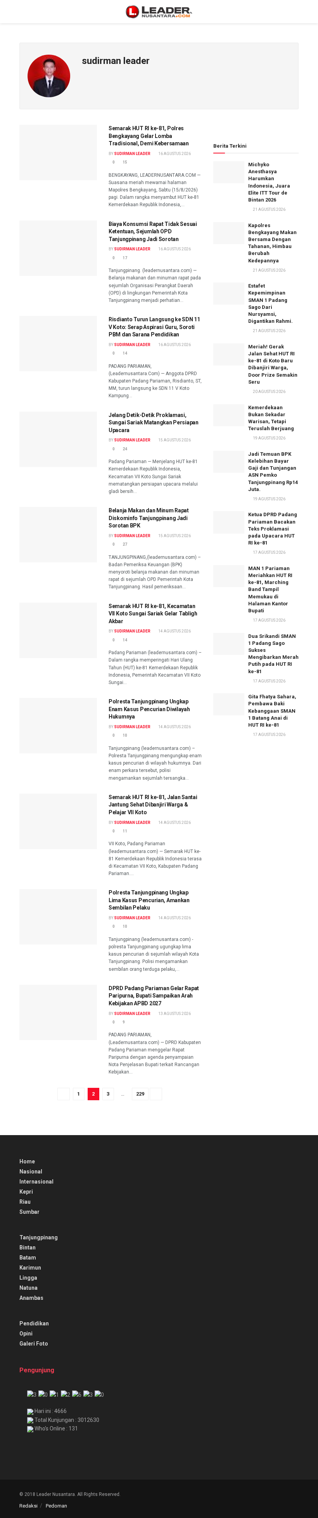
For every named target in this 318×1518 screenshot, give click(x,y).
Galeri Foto (33, 1344)
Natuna (28, 1288)
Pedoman (56, 1506)
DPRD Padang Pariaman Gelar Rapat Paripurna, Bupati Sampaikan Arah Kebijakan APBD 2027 (154, 995)
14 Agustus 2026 (174, 631)
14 (124, 353)
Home (27, 1161)
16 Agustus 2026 (174, 154)
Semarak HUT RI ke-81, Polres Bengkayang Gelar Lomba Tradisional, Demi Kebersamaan (149, 135)
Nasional (30, 1171)
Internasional (36, 1182)
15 (124, 162)
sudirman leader (132, 154)
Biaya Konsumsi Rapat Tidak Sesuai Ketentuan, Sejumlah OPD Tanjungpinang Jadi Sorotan (153, 231)
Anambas (31, 1298)
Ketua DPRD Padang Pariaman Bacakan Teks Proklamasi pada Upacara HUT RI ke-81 (272, 529)
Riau (25, 1202)
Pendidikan (34, 1323)
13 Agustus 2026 (174, 1013)
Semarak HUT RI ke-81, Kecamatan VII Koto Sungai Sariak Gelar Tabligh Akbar (153, 613)
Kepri (26, 1192)
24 (124, 449)
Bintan (27, 1247)
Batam (27, 1257)
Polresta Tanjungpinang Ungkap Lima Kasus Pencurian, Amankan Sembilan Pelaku (149, 900)
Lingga (28, 1278)
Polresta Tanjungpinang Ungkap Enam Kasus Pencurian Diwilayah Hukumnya (149, 709)
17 (124, 258)
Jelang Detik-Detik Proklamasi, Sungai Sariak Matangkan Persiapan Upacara (154, 422)
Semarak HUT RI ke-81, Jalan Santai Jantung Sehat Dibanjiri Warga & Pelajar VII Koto (153, 804)
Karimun (30, 1268)
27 (124, 544)
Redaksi (28, 1506)
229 (140, 1094)
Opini (26, 1333)
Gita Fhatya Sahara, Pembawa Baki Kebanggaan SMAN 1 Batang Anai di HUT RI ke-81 (272, 711)
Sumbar (29, 1212)
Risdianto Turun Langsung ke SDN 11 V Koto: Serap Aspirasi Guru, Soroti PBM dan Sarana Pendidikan (154, 327)
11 (124, 831)
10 (124, 735)
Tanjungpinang (38, 1237)
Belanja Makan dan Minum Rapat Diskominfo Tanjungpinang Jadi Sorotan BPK (149, 518)
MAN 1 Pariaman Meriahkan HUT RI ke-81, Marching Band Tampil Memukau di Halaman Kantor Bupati (270, 589)
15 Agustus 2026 (174, 440)
